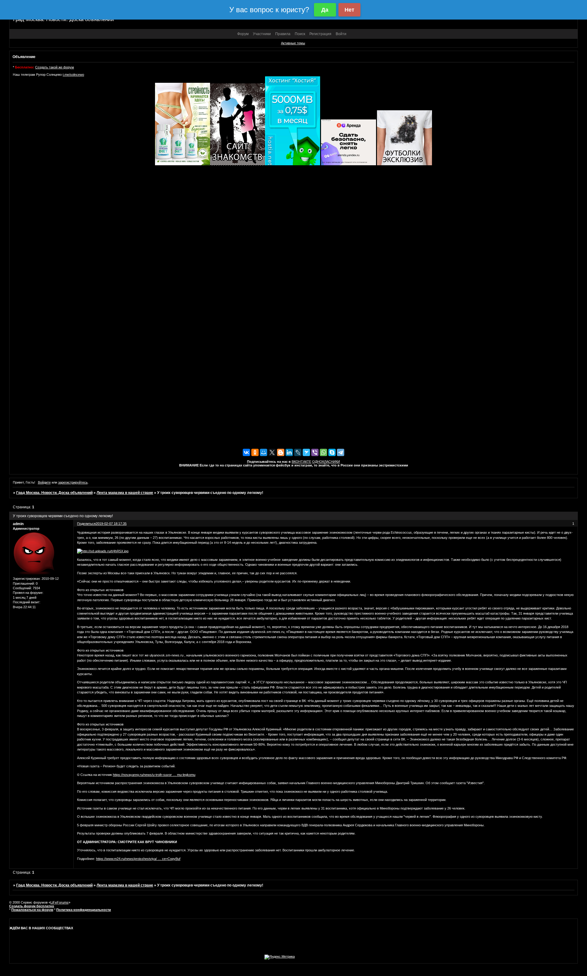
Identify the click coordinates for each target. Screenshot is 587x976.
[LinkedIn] (289, 452)
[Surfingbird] (306, 452)
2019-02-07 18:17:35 (111, 523)
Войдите (44, 482)
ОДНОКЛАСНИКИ (326, 461)
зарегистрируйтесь (73, 482)
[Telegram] (340, 452)
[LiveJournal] (297, 452)
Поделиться (86, 523)
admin (18, 524)
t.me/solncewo (73, 74)
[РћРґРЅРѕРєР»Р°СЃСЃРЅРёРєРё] (255, 452)
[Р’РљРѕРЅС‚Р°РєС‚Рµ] (246, 452)
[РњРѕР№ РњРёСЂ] (263, 452)
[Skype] (332, 452)
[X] (272, 452)
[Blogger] (280, 452)
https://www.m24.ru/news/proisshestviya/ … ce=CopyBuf (138, 859)
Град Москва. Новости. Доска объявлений (54, 493)
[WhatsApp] (323, 452)
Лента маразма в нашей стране (125, 493)
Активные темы (293, 43)
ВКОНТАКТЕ (301, 461)
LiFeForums (59, 902)
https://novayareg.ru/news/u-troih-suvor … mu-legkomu (154, 775)
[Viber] (315, 452)
